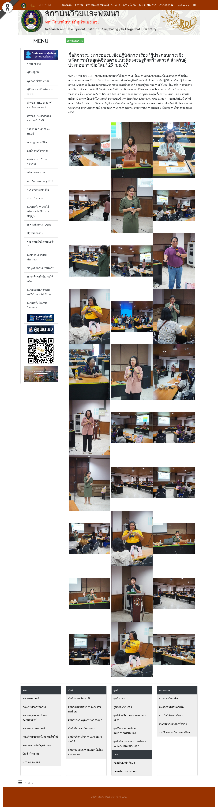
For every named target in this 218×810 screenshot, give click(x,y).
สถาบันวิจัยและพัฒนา (171, 715)
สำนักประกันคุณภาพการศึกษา (85, 720)
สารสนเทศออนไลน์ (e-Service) (103, 5)
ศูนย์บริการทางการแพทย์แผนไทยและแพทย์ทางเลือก (129, 743)
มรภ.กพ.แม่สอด (31, 762)
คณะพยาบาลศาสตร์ (34, 728)
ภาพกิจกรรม (166, 5)
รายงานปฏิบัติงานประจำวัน (40, 244)
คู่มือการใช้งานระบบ (38, 81)
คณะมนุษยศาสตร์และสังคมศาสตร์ (35, 717)
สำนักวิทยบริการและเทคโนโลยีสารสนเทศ (85, 752)
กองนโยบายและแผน (124, 771)
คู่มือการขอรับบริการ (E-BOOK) (40, 91)
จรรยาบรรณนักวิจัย (38, 190)
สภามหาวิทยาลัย (168, 698)
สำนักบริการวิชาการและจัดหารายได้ (85, 739)
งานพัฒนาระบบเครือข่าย (173, 724)
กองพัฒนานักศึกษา (124, 763)
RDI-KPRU (45, 5)
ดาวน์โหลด (129, 5)
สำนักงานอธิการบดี (79, 698)
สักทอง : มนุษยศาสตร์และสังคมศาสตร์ (39, 105)
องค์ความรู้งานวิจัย (37, 151)
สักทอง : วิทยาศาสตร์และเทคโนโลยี (39, 118)
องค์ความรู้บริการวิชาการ (37, 161)
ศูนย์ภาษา (119, 698)
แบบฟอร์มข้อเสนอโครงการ (37, 305)
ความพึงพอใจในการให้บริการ (40, 279)
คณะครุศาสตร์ (31, 698)
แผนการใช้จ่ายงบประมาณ (37, 257)
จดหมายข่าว (34, 64)
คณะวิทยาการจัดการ (34, 707)
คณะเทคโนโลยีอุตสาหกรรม (38, 745)
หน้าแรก (67, 5)
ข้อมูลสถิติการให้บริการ (40, 268)
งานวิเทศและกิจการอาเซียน (174, 732)
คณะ (25, 690)
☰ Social (26, 782)
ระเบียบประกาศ (147, 5)
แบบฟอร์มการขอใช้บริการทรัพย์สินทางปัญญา (38, 211)
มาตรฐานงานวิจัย (37, 142)
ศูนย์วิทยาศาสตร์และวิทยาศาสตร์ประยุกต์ (125, 730)
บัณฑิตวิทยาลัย (31, 753)
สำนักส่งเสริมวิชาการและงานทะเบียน (84, 709)
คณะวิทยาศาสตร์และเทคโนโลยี (40, 737)
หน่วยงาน (164, 690)
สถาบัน (79, 5)
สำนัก (71, 690)
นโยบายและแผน (36, 172)
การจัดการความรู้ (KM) (40, 181)
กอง (115, 754)
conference (183, 5)
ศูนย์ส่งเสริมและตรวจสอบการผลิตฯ (130, 717)
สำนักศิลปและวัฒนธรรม (81, 728)
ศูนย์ (115, 690)
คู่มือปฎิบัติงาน (35, 72)
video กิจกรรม (35, 198)
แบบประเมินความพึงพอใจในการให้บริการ (39, 292)
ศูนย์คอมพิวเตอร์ (122, 707)
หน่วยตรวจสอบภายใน (171, 707)
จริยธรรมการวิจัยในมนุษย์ (38, 131)
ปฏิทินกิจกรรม (35, 233)
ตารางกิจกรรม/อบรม (39, 224)
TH (194, 5)
